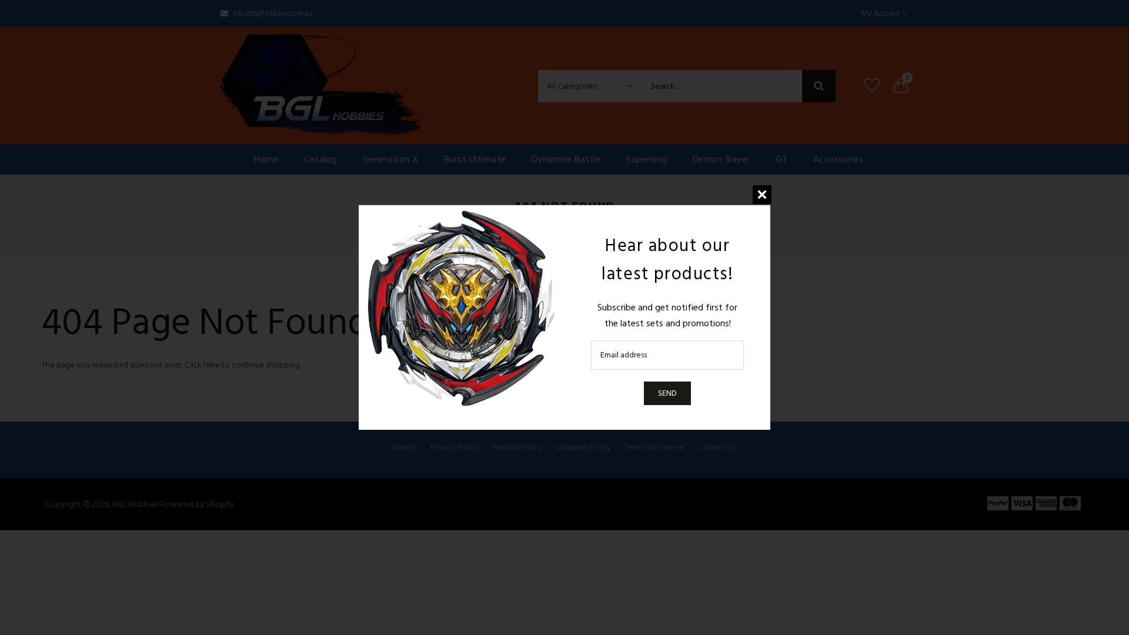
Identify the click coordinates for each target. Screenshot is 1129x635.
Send (667, 393)
